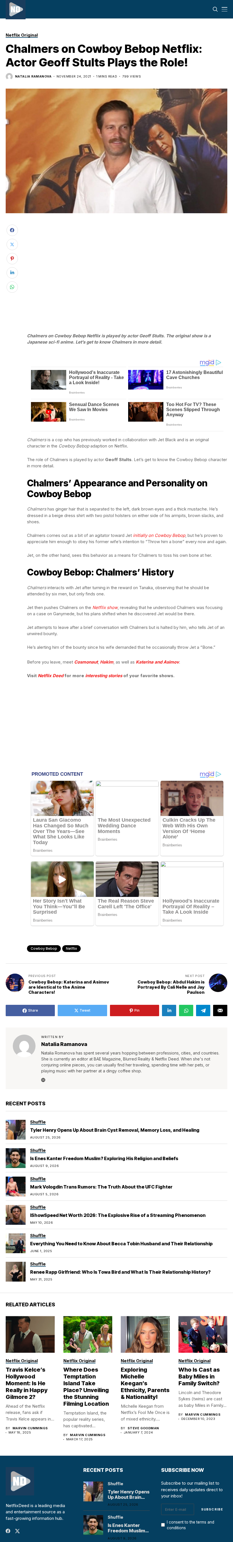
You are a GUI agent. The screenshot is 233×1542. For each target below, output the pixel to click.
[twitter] (17, 1531)
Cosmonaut (86, 662)
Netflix (71, 948)
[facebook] (8, 1531)
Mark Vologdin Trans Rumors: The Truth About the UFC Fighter (101, 1187)
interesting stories (103, 675)
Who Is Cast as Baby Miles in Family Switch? (199, 1376)
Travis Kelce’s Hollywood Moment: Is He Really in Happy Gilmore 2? (26, 1383)
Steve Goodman (143, 1428)
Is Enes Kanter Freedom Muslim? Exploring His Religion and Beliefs (104, 1158)
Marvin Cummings (30, 1428)
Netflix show (105, 607)
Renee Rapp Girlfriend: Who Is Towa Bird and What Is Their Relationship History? (120, 1272)
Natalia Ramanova (33, 76)
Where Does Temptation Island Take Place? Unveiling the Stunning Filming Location (86, 1386)
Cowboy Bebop (44, 948)
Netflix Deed (50, 675)
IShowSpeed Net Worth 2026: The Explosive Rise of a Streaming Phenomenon (117, 1215)
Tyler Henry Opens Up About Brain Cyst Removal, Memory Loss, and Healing (114, 1130)
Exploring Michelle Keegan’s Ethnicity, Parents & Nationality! (145, 1383)
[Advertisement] (127, 234)
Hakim (106, 662)
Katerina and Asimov (157, 662)
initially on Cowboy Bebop (159, 535)
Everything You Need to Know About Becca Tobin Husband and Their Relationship (121, 1243)
